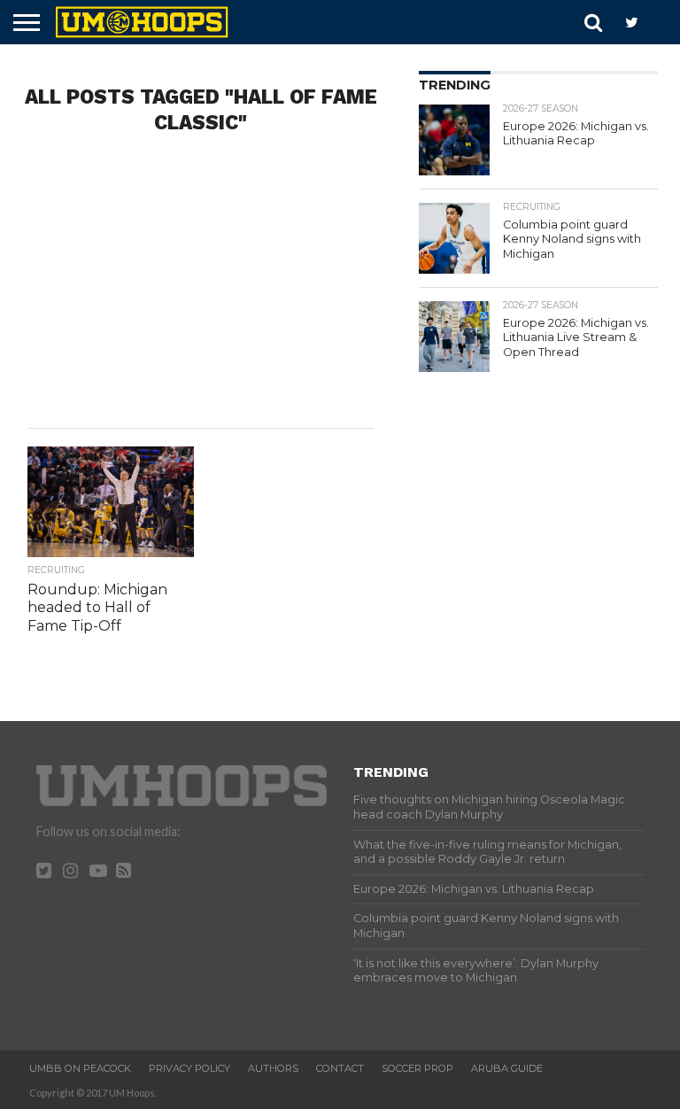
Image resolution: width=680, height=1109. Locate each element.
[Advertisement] (200, 286)
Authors (273, 1068)
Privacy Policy (189, 1068)
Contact (340, 1068)
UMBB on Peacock (80, 1068)
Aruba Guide (507, 1068)
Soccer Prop (417, 1068)
